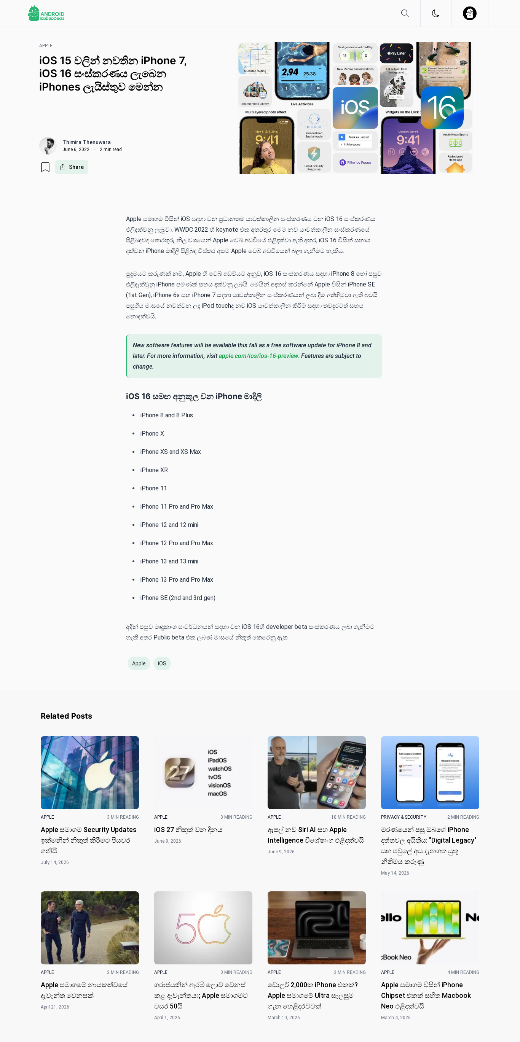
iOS (162, 663)
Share (76, 167)
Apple (139, 663)
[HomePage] (46, 13)
